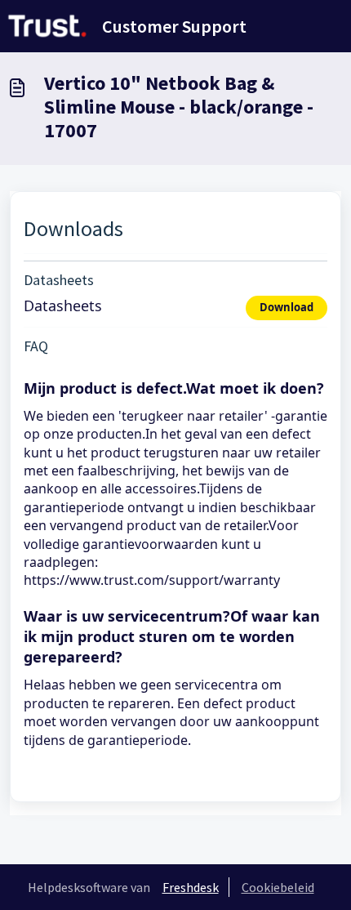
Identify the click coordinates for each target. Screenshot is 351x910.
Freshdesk (190, 887)
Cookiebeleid (278, 887)
